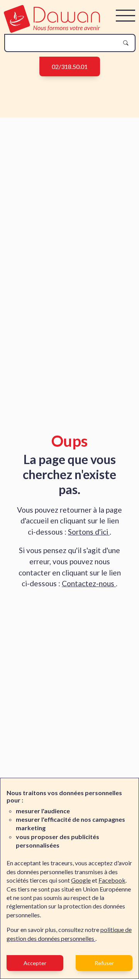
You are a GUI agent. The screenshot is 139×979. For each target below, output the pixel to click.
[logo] (52, 30)
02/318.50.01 (70, 66)
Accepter (35, 963)
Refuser (104, 963)
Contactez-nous (89, 583)
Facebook (111, 880)
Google (81, 880)
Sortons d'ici (89, 531)
